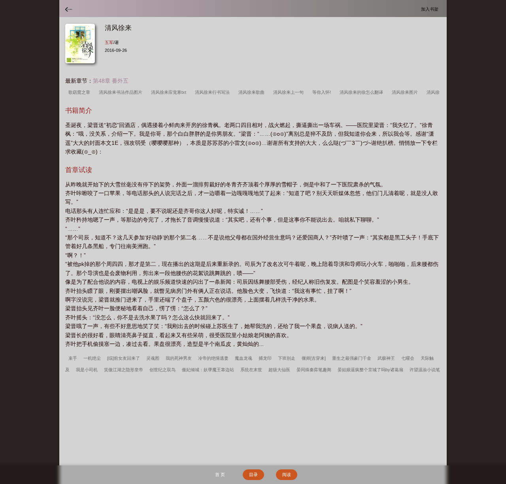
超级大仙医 (279, 369)
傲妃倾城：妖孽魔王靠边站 (208, 369)
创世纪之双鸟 (162, 369)
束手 (72, 358)
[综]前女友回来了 (123, 358)
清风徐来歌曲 (252, 92)
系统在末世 (251, 369)
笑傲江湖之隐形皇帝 (123, 369)
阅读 (286, 474)
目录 (253, 474)
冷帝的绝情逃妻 (213, 358)
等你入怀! (322, 92)
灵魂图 (152, 358)
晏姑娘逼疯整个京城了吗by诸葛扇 (370, 369)
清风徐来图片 (406, 92)
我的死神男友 (179, 358)
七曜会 (407, 358)
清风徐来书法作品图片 (122, 92)
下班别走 (286, 358)
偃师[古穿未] (314, 358)
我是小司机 (87, 369)
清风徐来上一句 (289, 92)
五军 (109, 42)
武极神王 (386, 358)
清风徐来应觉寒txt (170, 92)
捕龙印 (265, 358)
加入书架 (431, 9)
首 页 (220, 474)
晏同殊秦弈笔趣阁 (313, 369)
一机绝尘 (92, 358)
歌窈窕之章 (80, 92)
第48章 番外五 (110, 81)
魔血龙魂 (243, 358)
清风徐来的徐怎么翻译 (362, 92)
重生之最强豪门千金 (351, 358)
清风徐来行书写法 (213, 92)
